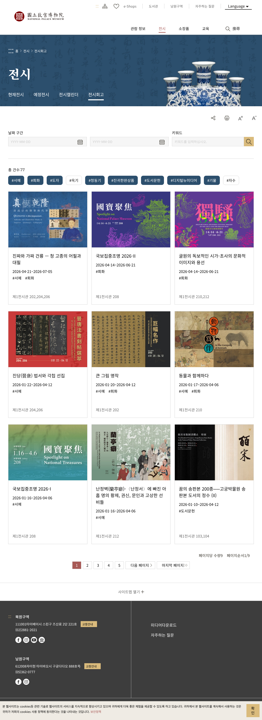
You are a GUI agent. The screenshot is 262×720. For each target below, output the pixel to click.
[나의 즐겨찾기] (116, 6)
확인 (253, 710)
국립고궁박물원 (38, 16)
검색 (249, 141)
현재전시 (16, 94)
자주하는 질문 (162, 635)
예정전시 (41, 94)
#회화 (35, 180)
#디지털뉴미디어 (184, 180)
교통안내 (87, 624)
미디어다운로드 (164, 625)
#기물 (211, 180)
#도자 (54, 180)
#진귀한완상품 (122, 180)
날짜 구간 (15, 132)
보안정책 (95, 711)
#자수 (231, 180)
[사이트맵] (105, 6)
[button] (226, 118)
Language (236, 6)
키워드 (177, 132)
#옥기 (73, 180)
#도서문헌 (152, 180)
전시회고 (40, 50)
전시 (26, 50)
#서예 (16, 180)
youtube (34, 640)
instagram (26, 640)
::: (97, 6)
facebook (18, 640)
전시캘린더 (68, 94)
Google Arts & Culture (42, 640)
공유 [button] (213, 118)
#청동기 (95, 180)
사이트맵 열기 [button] (129, 591)
